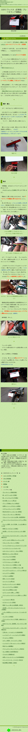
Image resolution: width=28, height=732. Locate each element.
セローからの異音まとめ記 (10, 589)
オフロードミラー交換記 (9, 602)
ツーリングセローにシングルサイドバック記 (15, 545)
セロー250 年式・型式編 (9, 475)
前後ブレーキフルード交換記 (10, 528)
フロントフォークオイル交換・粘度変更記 (14, 517)
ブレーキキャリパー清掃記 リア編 (12, 565)
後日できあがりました (8, 67)
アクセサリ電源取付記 (9, 654)
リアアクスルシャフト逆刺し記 (11, 562)
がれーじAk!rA (3, 0)
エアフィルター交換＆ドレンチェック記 (13, 540)
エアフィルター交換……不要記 (11, 592)
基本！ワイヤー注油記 (9, 578)
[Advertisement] (14, 426)
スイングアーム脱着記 (9, 573)
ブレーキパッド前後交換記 (10, 492)
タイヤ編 (5, 487)
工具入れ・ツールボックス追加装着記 (13, 632)
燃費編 (5, 484)
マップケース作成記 (8, 616)
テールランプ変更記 (8, 638)
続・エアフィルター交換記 (10, 495)
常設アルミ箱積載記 (8, 646)
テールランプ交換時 (11, 190)
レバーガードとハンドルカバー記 (12, 548)
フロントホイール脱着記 (9, 559)
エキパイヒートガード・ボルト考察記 (13, 551)
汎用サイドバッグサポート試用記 (12, 506)
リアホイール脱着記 (8, 576)
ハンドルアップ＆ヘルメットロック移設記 (14, 643)
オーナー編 (6, 481)
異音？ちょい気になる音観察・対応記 (13, 605)
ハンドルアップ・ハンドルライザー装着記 (14, 635)
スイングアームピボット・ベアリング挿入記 (15, 570)
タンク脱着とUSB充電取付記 (10, 651)
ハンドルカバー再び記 (9, 599)
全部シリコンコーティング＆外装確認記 (13, 657)
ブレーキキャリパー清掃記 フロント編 (13, 567)
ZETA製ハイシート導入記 (9, 500)
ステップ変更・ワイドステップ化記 (12, 640)
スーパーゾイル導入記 (9, 581)
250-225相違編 (7, 478)
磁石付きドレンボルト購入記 (10, 554)
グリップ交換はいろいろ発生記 (11, 503)
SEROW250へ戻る (15, 730)
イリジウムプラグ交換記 (9, 556)
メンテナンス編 (3, 3)
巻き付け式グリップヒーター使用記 (12, 511)
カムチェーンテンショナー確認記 (12, 584)
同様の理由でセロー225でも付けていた (12, 91)
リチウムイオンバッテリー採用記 (12, 509)
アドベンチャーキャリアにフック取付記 (13, 649)
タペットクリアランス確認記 (10, 587)
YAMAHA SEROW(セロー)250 (6, 2)
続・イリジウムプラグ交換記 (10, 498)
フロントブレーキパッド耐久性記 (12, 514)
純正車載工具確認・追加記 (10, 662)
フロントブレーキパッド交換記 (11, 543)
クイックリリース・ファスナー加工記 (13, 660)
